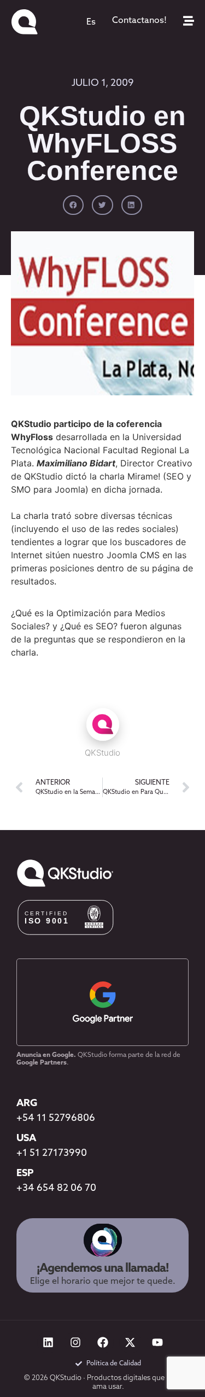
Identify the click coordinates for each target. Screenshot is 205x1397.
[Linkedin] (48, 1342)
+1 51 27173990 (51, 1154)
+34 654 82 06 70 (56, 1189)
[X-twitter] (130, 1342)
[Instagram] (75, 1342)
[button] (73, 205)
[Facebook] (103, 1342)
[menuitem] (91, 22)
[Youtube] (157, 1342)
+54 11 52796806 (55, 1119)
